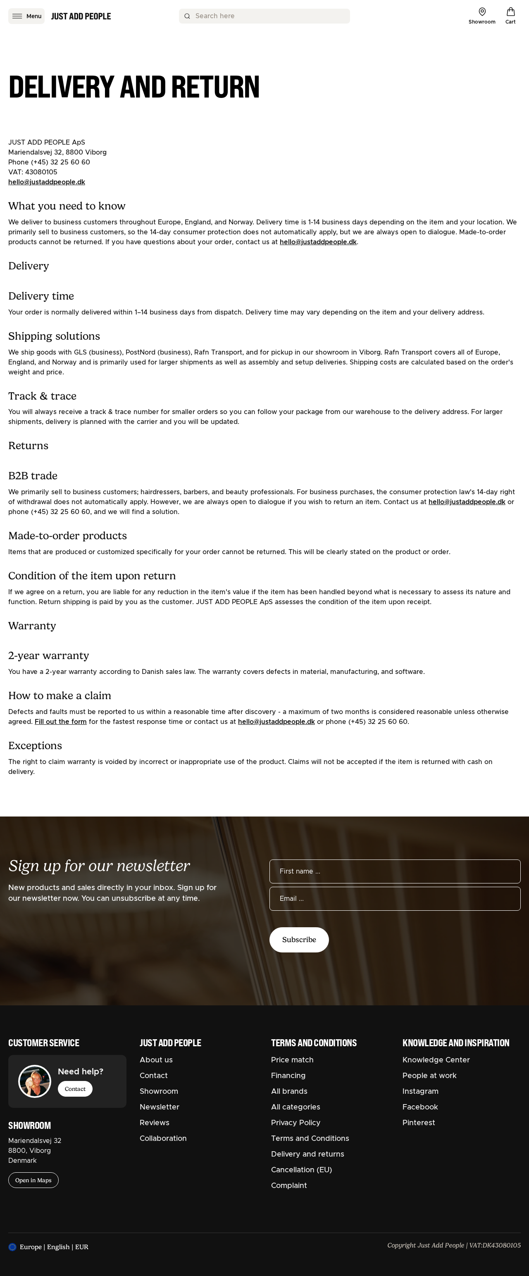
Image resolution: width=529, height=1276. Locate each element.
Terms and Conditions (310, 1139)
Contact (75, 1089)
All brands (289, 1091)
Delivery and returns (307, 1154)
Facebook (420, 1107)
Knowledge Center (436, 1060)
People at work (430, 1076)
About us (156, 1060)
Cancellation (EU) (301, 1170)
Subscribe (299, 940)
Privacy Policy (296, 1123)
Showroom (159, 1091)
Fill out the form (61, 722)
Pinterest (419, 1123)
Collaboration (163, 1139)
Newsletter (159, 1107)
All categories (295, 1107)
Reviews (154, 1123)
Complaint (289, 1186)
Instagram (420, 1091)
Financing (288, 1076)
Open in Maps (33, 1180)
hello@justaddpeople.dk (46, 182)
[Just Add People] (81, 16)
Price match (292, 1060)
